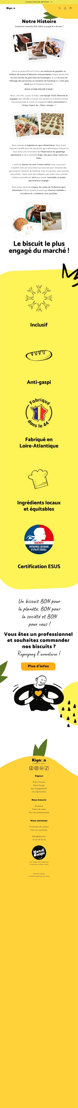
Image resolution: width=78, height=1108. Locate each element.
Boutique (39, 806)
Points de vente (39, 809)
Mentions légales (39, 874)
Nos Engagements (39, 788)
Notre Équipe (39, 785)
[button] (7, 8)
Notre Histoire (39, 782)
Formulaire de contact (39, 826)
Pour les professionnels (39, 812)
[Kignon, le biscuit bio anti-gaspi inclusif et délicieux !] (39, 685)
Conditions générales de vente (39, 876)
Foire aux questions (39, 830)
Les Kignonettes (39, 791)
